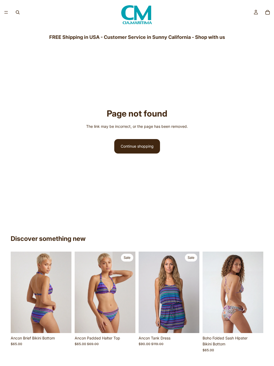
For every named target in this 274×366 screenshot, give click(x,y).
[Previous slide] (16, 292)
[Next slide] (65, 292)
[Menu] (6, 12)
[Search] (18, 12)
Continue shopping (137, 146)
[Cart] (267, 12)
